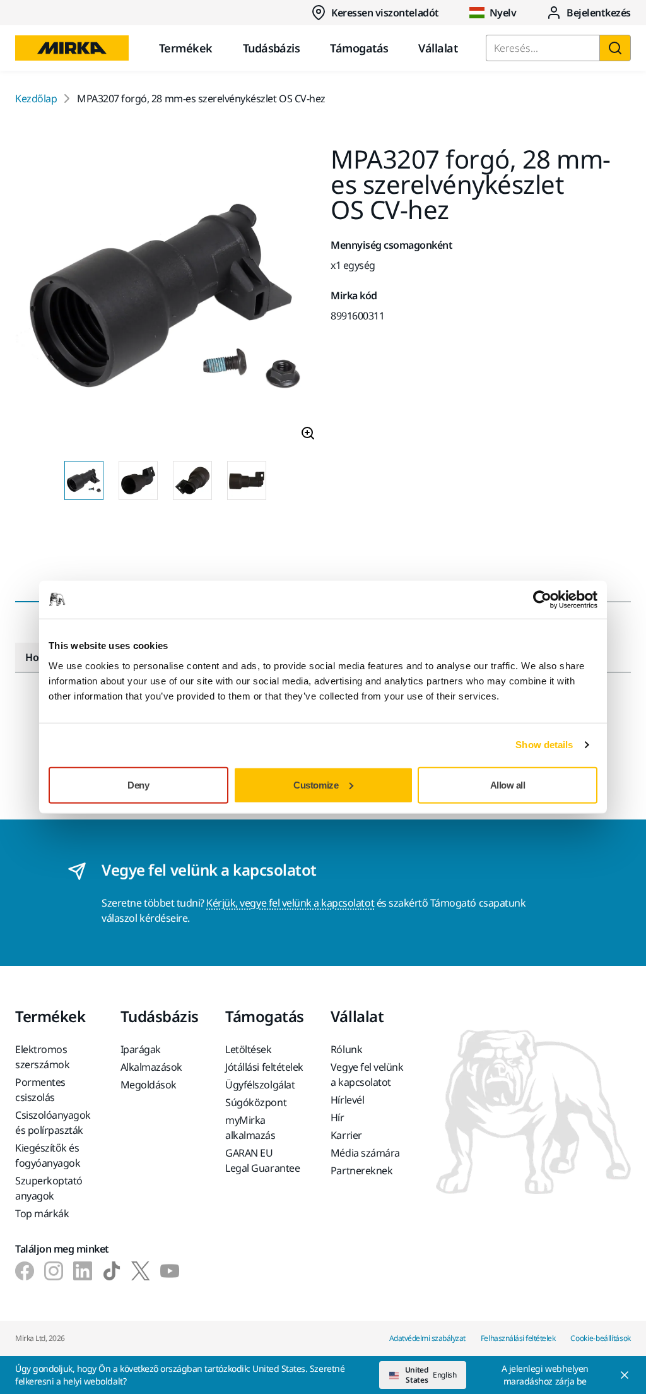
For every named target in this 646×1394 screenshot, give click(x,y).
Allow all (508, 784)
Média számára (365, 1153)
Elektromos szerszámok (42, 1056)
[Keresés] (615, 48)
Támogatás (359, 48)
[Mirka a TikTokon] (111, 1270)
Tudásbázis (271, 48)
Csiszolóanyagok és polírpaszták (53, 1122)
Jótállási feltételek (264, 1067)
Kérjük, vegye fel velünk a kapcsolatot (290, 903)
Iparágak (140, 1049)
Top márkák (42, 1213)
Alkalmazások (151, 1067)
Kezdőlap (36, 98)
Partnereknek (361, 1170)
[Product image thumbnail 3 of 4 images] (192, 480)
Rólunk (346, 1049)
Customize (315, 784)
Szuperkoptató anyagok (49, 1188)
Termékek (186, 48)
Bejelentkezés (599, 13)
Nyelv (503, 13)
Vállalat (437, 48)
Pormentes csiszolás (40, 1089)
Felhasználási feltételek (518, 1338)
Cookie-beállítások (600, 1338)
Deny (138, 784)
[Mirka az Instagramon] (53, 1270)
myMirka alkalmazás (250, 1127)
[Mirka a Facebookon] (24, 1270)
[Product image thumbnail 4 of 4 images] (246, 480)
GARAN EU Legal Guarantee (262, 1160)
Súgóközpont (255, 1102)
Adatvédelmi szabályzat (427, 1338)
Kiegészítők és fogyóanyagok (47, 1155)
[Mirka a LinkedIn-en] (82, 1270)
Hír (337, 1117)
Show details (544, 744)
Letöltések (248, 1049)
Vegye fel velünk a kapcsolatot (367, 1074)
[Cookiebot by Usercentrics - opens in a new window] (542, 599)
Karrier (346, 1135)
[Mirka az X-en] (140, 1270)
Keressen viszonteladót (384, 13)
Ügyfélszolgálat (260, 1085)
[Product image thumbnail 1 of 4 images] (83, 480)
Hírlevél (347, 1100)
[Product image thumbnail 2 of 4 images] (138, 480)
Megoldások (148, 1085)
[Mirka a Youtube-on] (169, 1270)
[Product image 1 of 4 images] (165, 298)
